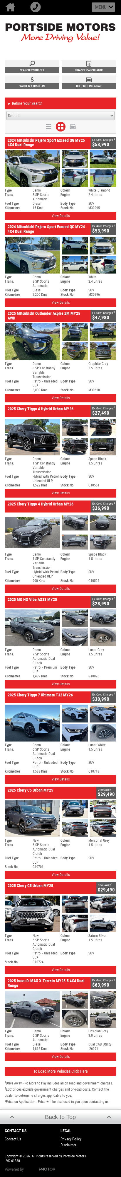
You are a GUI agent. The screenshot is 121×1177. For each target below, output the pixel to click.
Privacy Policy (70, 1139)
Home (12, 7)
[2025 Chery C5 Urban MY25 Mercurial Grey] (60, 818)
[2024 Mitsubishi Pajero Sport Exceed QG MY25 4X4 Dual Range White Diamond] (60, 168)
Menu (101, 7)
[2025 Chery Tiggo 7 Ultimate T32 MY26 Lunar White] (60, 723)
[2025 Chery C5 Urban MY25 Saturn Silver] (60, 914)
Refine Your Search (25, 103)
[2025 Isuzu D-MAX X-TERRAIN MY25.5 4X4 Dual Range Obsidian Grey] (60, 1009)
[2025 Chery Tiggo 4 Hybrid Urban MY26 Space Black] (60, 437)
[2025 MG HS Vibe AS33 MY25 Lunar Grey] (60, 627)
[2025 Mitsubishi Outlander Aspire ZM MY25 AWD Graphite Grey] (60, 341)
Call (38, 7)
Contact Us (13, 1139)
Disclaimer (68, 1145)
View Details (61, 216)
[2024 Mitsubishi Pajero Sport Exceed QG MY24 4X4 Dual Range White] (60, 255)
